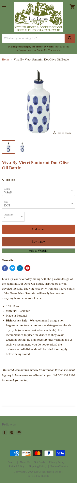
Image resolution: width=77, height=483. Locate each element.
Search (11, 462)
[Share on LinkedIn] (20, 268)
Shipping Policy (37, 466)
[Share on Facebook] (5, 268)
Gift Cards (39, 462)
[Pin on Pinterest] (27, 268)
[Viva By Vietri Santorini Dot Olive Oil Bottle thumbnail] (8, 147)
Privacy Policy (57, 462)
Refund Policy (16, 466)
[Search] (70, 38)
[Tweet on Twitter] (12, 268)
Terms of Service (59, 466)
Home (5, 59)
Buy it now (39, 241)
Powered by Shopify (38, 475)
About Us (25, 462)
